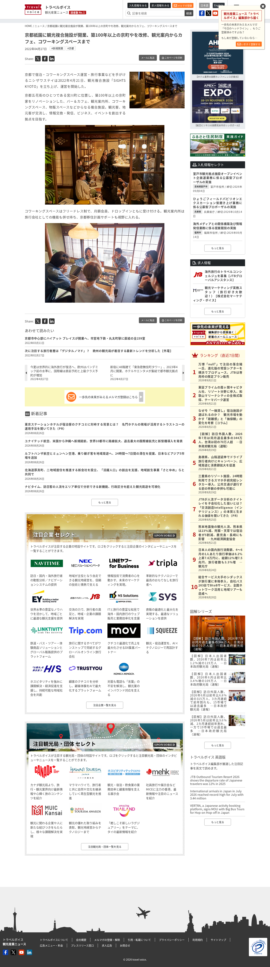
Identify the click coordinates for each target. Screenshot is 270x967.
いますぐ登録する (250, 44)
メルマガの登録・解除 (107, 940)
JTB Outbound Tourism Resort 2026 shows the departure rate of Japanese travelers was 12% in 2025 (216, 780)
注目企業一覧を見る (104, 705)
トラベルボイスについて (54, 940)
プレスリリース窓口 (82, 945)
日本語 (204, 5)
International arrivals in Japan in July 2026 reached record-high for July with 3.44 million (217, 794)
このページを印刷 (173, 57)
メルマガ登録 (184, 5)
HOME (28, 26)
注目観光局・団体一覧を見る (104, 846)
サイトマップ (218, 940)
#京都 (70, 48)
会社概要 (81, 940)
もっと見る (104, 502)
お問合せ (125, 945)
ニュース (40, 26)
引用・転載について (139, 940)
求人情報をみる (160, 5)
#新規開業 (57, 48)
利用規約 (197, 940)
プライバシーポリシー (172, 940)
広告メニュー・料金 (51, 945)
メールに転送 (147, 57)
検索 (189, 13)
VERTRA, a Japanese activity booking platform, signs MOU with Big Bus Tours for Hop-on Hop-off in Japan (217, 809)
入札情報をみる (138, 5)
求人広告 (107, 945)
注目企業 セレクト (54, 534)
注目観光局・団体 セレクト (64, 744)
